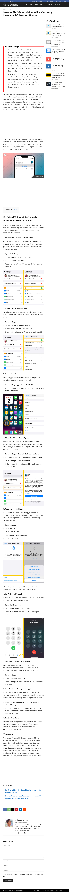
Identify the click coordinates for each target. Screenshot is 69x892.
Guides (30, 4)
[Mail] (22, 833)
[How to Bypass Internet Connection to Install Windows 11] (48, 51)
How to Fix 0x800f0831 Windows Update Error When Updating (58, 75)
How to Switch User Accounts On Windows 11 (58, 66)
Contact (51, 1)
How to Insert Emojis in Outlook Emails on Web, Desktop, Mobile (58, 33)
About (46, 1)
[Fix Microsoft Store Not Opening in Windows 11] (48, 26)
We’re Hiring (59, 890)
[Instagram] (19, 833)
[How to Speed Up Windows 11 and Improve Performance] (48, 84)
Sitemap (52, 890)
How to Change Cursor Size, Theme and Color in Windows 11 (58, 42)
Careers (64, 1)
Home (4, 9)
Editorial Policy (45, 890)
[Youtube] (13, 1)
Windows (38, 4)
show (15, 210)
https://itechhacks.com (21, 822)
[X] (10, 1)
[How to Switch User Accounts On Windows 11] (48, 66)
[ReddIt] (24, 809)
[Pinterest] (7, 1)
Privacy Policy (58, 1)
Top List (50, 4)
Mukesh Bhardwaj (9, 18)
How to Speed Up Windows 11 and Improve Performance (58, 84)
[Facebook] (4, 1)
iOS (45, 4)
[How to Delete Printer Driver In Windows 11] (48, 59)
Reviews (58, 4)
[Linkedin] (20, 809)
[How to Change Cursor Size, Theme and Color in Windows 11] (48, 42)
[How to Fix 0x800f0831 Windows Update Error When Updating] (48, 75)
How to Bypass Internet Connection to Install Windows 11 (58, 51)
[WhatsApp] (9, 809)
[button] (64, 4)
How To (24, 4)
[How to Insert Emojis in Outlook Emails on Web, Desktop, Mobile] (48, 33)
